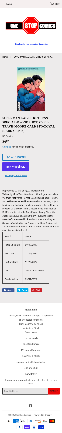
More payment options (16, 175)
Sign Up (54, 391)
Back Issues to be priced (31, 324)
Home (5, 57)
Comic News (31, 332)
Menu (9, 4)
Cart (57, 4)
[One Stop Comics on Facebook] (30, 406)
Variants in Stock (31, 328)
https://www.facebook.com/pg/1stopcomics (31, 315)
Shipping (6, 146)
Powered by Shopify (43, 415)
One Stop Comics (23, 415)
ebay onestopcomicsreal (31, 319)
